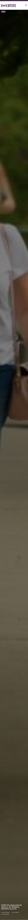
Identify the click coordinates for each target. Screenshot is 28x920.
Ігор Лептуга (16, 912)
